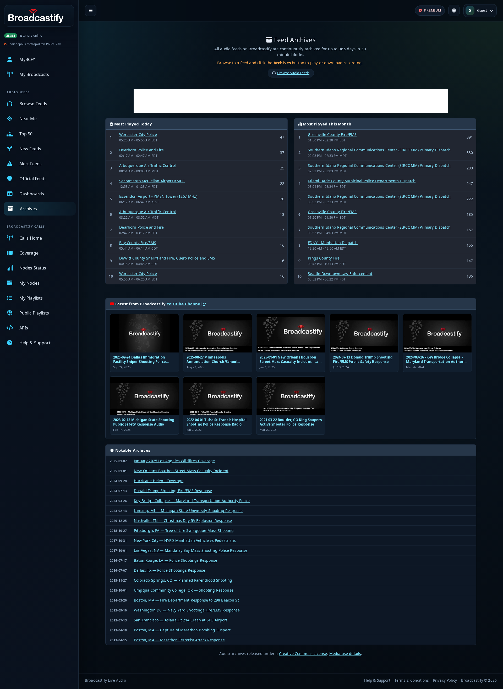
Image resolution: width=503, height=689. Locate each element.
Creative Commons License (303, 653)
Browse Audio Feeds (293, 72)
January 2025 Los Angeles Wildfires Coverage (174, 460)
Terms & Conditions (412, 680)
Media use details (345, 653)
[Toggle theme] (454, 10)
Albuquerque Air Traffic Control (147, 165)
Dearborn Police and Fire (141, 149)
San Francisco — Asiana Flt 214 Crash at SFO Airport (180, 620)
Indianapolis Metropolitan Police (31, 44)
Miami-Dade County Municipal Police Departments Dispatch (361, 180)
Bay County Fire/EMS (137, 242)
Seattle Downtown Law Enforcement (340, 273)
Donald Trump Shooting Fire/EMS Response (173, 490)
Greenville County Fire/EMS (332, 134)
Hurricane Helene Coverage (158, 480)
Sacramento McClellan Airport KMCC (152, 180)
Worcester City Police (138, 134)
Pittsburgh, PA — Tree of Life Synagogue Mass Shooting (184, 530)
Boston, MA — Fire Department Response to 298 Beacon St (186, 600)
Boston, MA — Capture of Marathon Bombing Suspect (182, 629)
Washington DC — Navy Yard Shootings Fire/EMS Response (187, 610)
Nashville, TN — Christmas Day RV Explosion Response (183, 520)
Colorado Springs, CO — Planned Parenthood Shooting (183, 580)
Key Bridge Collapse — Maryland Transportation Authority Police (192, 500)
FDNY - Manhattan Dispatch (333, 242)
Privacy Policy (445, 680)
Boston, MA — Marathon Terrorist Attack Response (179, 639)
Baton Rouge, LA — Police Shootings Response (175, 560)
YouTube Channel (185, 303)
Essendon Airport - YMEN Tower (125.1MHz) (158, 196)
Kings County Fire (324, 258)
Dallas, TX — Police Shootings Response (169, 570)
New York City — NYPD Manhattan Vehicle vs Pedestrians (185, 540)
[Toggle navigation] (90, 10)
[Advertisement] (291, 101)
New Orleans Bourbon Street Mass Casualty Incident (181, 470)
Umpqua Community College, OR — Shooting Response (183, 590)
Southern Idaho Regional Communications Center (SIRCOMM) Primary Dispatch (379, 149)
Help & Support (377, 680)
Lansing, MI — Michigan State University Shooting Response (188, 510)
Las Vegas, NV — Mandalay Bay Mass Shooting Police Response (190, 550)
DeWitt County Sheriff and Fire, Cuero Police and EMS (167, 258)
